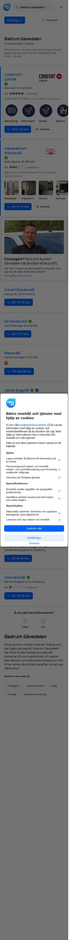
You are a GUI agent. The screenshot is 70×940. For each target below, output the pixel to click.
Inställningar (34, 537)
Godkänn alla (34, 528)
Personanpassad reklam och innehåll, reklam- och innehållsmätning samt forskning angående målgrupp (31, 469)
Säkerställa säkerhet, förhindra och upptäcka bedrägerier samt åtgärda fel (31, 513)
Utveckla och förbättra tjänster (23, 477)
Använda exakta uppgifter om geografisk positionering (29, 491)
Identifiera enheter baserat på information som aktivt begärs (29, 499)
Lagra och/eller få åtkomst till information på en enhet (31, 460)
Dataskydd (34, 543)
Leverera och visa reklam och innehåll (27, 519)
